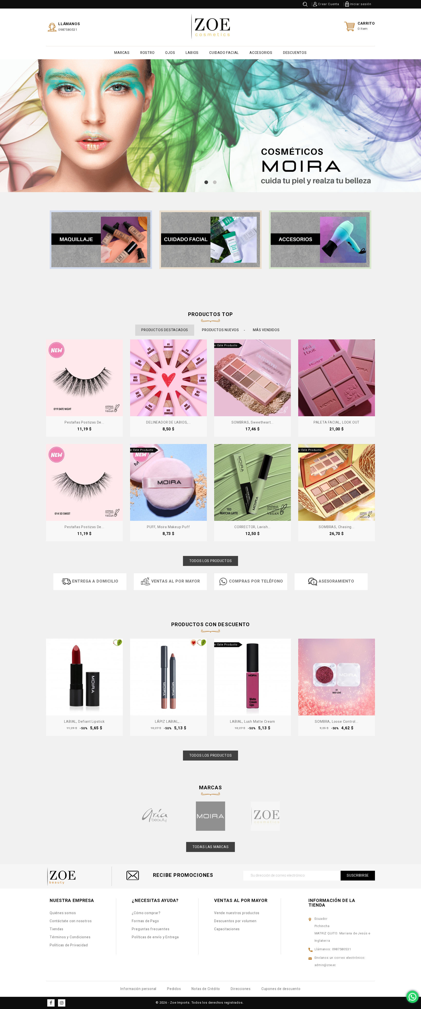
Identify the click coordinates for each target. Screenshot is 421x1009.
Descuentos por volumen (235, 921)
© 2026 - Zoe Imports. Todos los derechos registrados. (199, 1002)
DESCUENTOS (295, 52)
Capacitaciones (227, 929)
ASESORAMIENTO (336, 581)
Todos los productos (210, 561)
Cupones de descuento (281, 988)
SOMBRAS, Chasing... (336, 527)
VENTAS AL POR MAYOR (175, 581)
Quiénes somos (63, 913)
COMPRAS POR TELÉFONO (256, 581)
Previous (18, 134)
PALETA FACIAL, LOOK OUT (337, 422)
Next (403, 134)
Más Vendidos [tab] (266, 330)
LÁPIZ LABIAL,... (168, 721)
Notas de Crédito (205, 988)
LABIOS (192, 52)
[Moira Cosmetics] (210, 816)
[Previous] (48, 676)
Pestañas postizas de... (84, 422)
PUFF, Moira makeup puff (168, 527)
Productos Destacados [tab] (164, 330)
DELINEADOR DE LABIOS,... (168, 422)
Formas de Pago (145, 921)
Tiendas (56, 929)
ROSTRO (147, 52)
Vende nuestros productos (236, 913)
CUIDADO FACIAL (224, 52)
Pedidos (174, 988)
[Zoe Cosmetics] (265, 816)
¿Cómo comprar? (146, 913)
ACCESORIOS (260, 52)
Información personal (138, 988)
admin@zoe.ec (325, 965)
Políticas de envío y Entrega (155, 937)
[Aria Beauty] (155, 816)
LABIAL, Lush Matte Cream (252, 721)
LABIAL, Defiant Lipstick (84, 721)
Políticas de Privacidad (69, 945)
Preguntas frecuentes (150, 929)
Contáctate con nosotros (71, 921)
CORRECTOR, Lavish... (252, 527)
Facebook (51, 1003)
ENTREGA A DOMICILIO (95, 581)
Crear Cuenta (328, 4)
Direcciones (241, 988)
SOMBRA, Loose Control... (336, 721)
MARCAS (122, 52)
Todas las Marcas (210, 847)
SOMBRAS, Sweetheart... (252, 422)
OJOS (170, 52)
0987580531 (67, 29)
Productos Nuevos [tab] (220, 330)
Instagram (61, 1003)
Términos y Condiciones (70, 937)
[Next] (373, 676)
